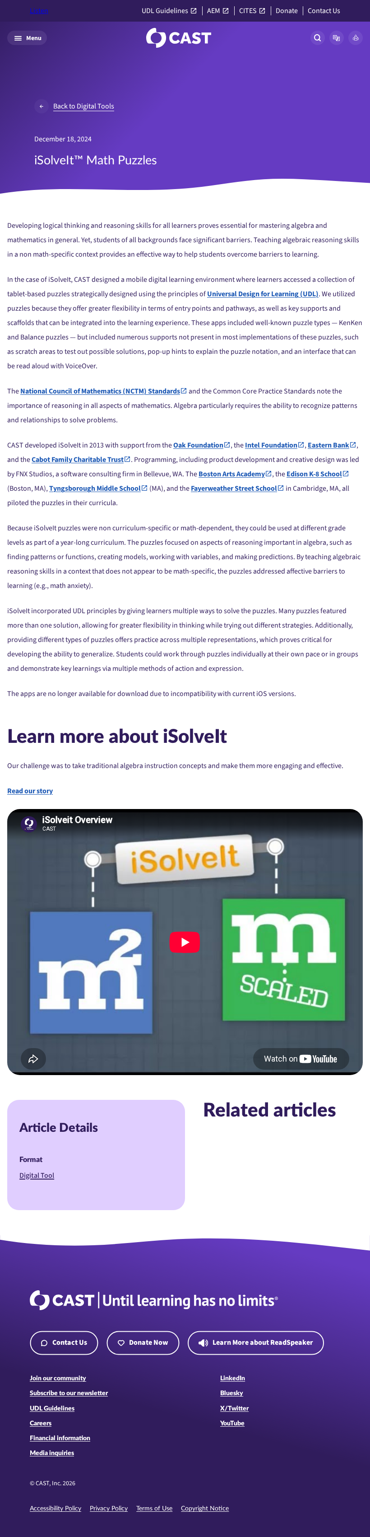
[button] (336, 38)
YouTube (232, 1423)
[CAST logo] (178, 38)
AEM (213, 11)
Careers (40, 1423)
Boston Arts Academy (232, 474)
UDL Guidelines (165, 11)
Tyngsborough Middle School (95, 488)
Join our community (58, 1378)
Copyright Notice (205, 1508)
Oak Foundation (198, 445)
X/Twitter (234, 1409)
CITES (248, 11)
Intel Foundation (271, 445)
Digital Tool (36, 1175)
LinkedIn (232, 1378)
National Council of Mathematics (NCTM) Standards (100, 391)
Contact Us (324, 11)
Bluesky (231, 1393)
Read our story (30, 791)
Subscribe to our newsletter (69, 1393)
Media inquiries (52, 1453)
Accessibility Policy (55, 1508)
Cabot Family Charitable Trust (78, 460)
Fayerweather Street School (234, 488)
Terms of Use (154, 1508)
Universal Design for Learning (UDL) (263, 294)
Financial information (60, 1438)
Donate (287, 11)
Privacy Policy (109, 1508)
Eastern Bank (328, 445)
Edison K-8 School (314, 474)
